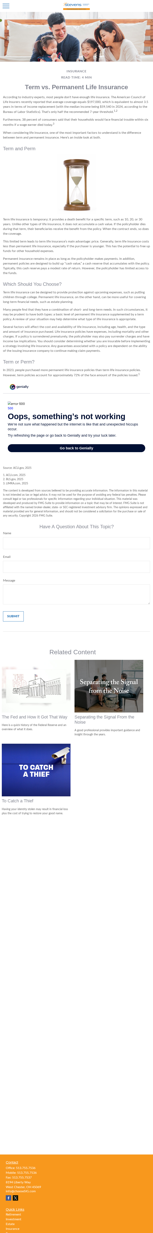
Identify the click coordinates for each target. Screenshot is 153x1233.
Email (7, 556)
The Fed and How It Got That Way (34, 716)
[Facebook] (8, 1198)
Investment (13, 1219)
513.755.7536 (25, 1168)
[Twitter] (15, 1198)
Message (9, 580)
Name (7, 533)
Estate (10, 1224)
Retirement (13, 1214)
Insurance (12, 1228)
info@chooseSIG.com (21, 1191)
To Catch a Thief (17, 800)
